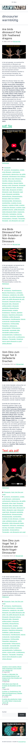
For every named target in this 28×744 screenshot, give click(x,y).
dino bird (4, 178)
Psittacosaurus (16, 328)
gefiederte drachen (7, 209)
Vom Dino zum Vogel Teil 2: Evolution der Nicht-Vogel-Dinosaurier (10, 546)
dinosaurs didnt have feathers (10, 198)
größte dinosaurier (19, 209)
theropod (14, 218)
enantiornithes (6, 203)
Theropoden (21, 218)
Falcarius (13, 312)
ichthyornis (5, 214)
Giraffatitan (5, 317)
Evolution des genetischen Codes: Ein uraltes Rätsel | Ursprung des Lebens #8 (12, 701)
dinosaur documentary (14, 181)
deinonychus (15, 174)
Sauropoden (20, 216)
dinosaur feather (18, 183)
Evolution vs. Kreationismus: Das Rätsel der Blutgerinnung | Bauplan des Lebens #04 (12, 693)
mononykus (12, 216)
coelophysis (13, 295)
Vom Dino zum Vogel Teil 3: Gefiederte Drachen (10, 356)
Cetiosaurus (5, 295)
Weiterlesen (5, 163)
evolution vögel (20, 207)
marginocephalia (15, 321)
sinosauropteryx (6, 218)
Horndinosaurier (15, 319)
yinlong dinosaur (7, 343)
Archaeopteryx (15, 170)
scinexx (4, 337)
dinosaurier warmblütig (12, 194)
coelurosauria (16, 172)
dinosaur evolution (7, 183)
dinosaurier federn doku (9, 507)
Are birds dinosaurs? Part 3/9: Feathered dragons (11, 34)
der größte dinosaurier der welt (15, 299)
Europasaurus (6, 312)
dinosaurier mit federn (16, 190)
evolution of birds (13, 205)
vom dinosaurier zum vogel (16, 220)
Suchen (4, 712)
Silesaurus (5, 339)
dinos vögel (11, 178)
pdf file (7, 126)
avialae (22, 170)
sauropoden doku (15, 330)
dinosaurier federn (11, 187)
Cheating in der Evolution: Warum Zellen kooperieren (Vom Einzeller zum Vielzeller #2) (11, 668)
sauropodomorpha (7, 334)
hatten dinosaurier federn (9, 212)
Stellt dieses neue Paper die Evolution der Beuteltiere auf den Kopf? (11, 685)
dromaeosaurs (17, 201)
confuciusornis (6, 174)
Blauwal (4, 292)
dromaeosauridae (7, 201)
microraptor (5, 216)
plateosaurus (13, 326)
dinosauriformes (6, 196)
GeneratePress (22, 741)
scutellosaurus (20, 337)
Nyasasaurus (6, 323)
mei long (19, 214)
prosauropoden (6, 328)
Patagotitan (5, 326)
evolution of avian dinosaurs (10, 519)
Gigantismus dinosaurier (15, 315)
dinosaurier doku (7, 304)
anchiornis (7, 170)
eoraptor (15, 310)
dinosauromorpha (17, 196)
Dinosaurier (7, 167)
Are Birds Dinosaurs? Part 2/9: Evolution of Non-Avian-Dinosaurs (12, 235)
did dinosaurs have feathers (17, 176)
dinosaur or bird (6, 185)
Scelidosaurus (17, 334)
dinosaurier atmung (15, 301)
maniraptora (12, 214)
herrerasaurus (6, 319)
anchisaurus (7, 290)
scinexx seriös (11, 337)
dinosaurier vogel (7, 192)
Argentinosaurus (16, 290)
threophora (20, 339)
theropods (5, 220)
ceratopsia (19, 292)
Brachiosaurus (11, 292)
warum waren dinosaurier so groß (12, 341)
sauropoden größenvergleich (10, 332)
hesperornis (20, 212)
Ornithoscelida (14, 323)
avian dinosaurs (6, 172)
